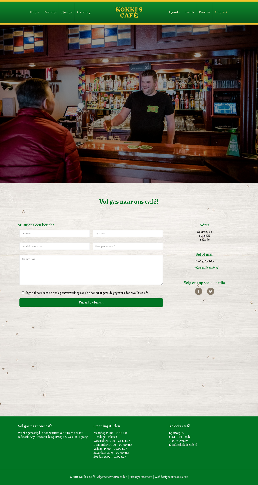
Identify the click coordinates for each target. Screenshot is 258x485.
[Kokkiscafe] (129, 8)
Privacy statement (140, 477)
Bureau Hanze (179, 477)
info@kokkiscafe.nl (206, 268)
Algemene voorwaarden (112, 477)
